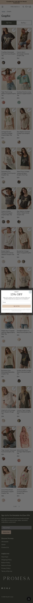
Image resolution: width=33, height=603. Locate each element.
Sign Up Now (16, 306)
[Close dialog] (30, 292)
